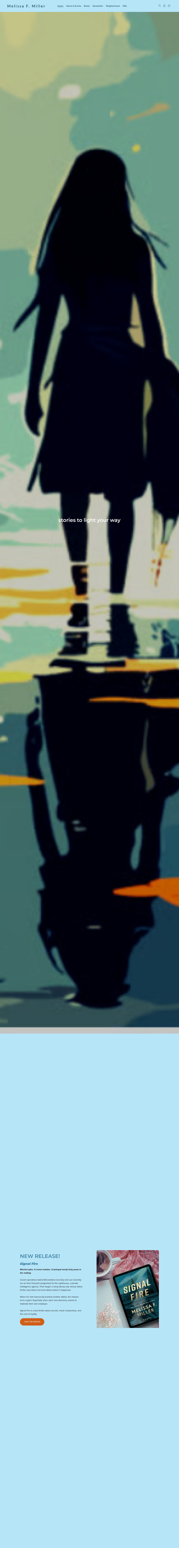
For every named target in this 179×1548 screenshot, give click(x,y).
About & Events (73, 6)
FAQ (125, 6)
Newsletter (98, 6)
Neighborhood (113, 6)
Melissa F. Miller (26, 6)
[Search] (160, 5)
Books (87, 6)
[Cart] (170, 5)
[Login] (164, 5)
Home (60, 6)
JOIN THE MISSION (32, 1322)
